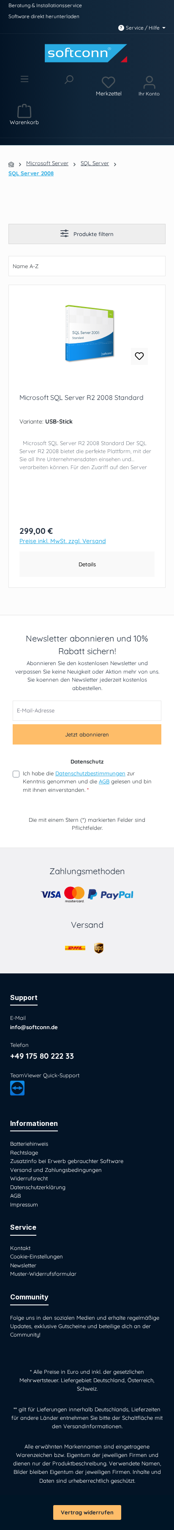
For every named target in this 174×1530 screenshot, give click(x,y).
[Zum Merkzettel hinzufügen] (139, 356)
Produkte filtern (93, 234)
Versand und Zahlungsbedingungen (56, 1169)
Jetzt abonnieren (87, 734)
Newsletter (23, 1265)
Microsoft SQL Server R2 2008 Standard (81, 397)
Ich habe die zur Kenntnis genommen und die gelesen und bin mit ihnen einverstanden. (87, 781)
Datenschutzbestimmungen (90, 773)
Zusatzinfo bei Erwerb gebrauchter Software (66, 1161)
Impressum (24, 1204)
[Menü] (24, 85)
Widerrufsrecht (29, 1178)
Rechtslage (24, 1152)
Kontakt (20, 1248)
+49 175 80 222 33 (42, 1056)
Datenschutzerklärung (37, 1187)
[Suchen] (68, 85)
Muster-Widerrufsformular (43, 1273)
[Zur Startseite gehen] (87, 53)
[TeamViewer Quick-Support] (17, 1088)
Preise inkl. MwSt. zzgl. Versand (62, 541)
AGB (104, 781)
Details (87, 564)
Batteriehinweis (29, 1143)
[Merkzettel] (109, 85)
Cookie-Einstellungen (36, 1256)
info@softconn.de (34, 1027)
